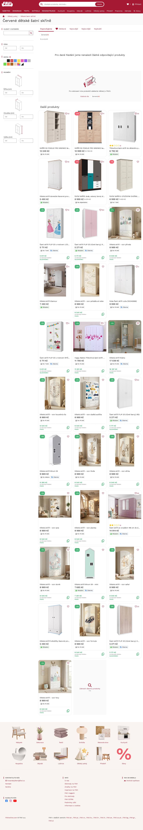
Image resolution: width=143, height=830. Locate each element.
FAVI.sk (69, 818)
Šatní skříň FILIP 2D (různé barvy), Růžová (91, 245)
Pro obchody (69, 796)
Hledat (99, 4)
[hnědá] (11, 64)
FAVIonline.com (11, 818)
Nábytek (19, 742)
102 (103, 210)
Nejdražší (98, 29)
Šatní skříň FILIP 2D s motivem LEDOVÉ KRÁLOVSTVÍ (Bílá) (63, 245)
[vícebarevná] (18, 64)
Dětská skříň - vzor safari (119, 584)
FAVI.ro (82, 818)
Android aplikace (132, 780)
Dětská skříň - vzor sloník (50, 584)
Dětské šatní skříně (28, 16)
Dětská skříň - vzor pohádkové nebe (89, 301)
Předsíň (103, 763)
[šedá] (29, 60)
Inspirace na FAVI (71, 790)
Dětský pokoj (12, 16)
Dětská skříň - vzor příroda (120, 245)
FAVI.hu (89, 818)
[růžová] (22, 60)
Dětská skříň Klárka (117, 358)
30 (68, 162)
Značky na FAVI (70, 787)
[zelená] (4, 64)
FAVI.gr (132, 818)
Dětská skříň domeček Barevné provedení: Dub (58, 196)
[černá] (8, 60)
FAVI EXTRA (69, 799)
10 (68, 210)
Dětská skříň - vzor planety (85, 528)
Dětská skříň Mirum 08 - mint (86, 584)
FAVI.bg (126, 818)
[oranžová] (8, 64)
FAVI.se (110, 818)
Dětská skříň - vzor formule (86, 641)
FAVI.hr (96, 818)
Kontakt (8, 784)
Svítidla (82, 742)
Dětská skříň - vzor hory (49, 698)
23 (138, 606)
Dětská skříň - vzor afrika (119, 471)
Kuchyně (124, 742)
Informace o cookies (72, 805)
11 (103, 114)
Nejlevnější (86, 29)
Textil (61, 742)
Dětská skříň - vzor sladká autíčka (88, 414)
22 (68, 114)
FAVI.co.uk (117, 818)
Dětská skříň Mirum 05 (49, 471)
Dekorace (40, 742)
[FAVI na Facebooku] (6, 801)
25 (138, 114)
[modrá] (15, 60)
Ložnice (61, 763)
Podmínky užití (70, 802)
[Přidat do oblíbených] (138, 162)
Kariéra (8, 787)
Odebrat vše (84, 96)
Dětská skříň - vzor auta (49, 528)
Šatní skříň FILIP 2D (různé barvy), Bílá (124, 414)
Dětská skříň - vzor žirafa (85, 471)
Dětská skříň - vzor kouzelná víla (53, 414)
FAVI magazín (70, 793)
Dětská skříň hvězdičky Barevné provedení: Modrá (59, 641)
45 (138, 493)
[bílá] (4, 60)
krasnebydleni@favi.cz (16, 780)
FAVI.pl (76, 818)
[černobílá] (22, 64)
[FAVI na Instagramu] (10, 801)
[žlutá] (18, 60)
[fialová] (25, 60)
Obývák (40, 763)
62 (138, 380)
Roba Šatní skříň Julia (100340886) (123, 301)
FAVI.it (103, 818)
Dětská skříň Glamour (48, 301)
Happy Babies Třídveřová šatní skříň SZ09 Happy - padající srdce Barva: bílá (104, 358)
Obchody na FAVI (71, 784)
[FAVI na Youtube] (15, 801)
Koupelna (19, 763)
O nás (67, 780)
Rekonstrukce (103, 742)
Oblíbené (62, 29)
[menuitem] (6, 10)
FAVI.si (51, 821)
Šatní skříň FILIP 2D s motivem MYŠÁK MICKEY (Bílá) (60, 358)
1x (120, 145)
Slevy (124, 763)
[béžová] (15, 64)
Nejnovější (74, 29)
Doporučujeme (46, 29)
